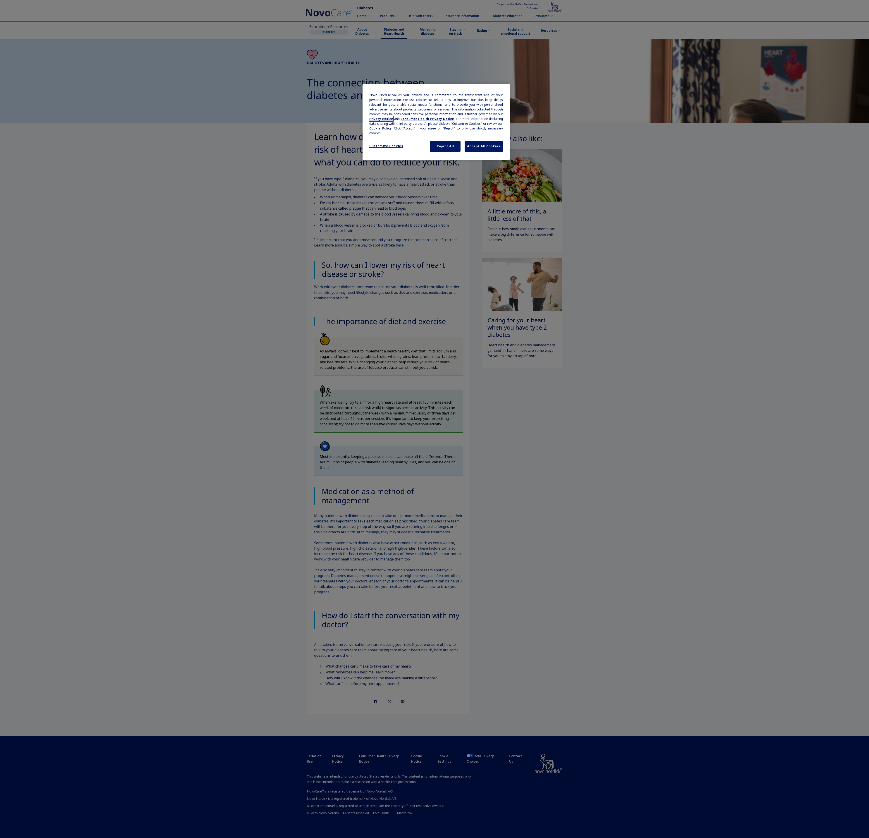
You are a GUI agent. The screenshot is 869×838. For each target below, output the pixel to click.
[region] (436, 122)
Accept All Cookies (483, 146)
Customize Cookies (386, 146)
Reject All (445, 146)
